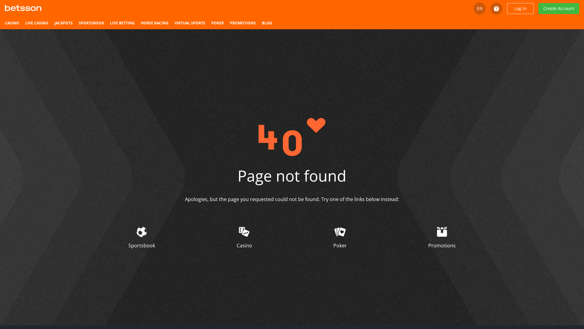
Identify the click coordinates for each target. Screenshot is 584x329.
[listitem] (12, 23)
